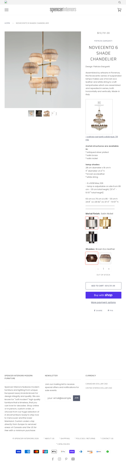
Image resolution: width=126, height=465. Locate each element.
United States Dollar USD (99, 388)
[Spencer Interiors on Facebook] (52, 460)
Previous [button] (10, 70)
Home (7, 23)
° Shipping (64, 438)
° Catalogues (63, 444)
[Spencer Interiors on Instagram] (59, 460)
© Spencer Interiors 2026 (26, 438)
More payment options (103, 302)
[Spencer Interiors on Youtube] (73, 460)
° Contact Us (106, 438)
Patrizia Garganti (103, 41)
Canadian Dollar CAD (97, 384)
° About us (49, 438)
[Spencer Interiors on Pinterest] (66, 460)
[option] (43, 69)
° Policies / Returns (85, 438)
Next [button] (75, 70)
